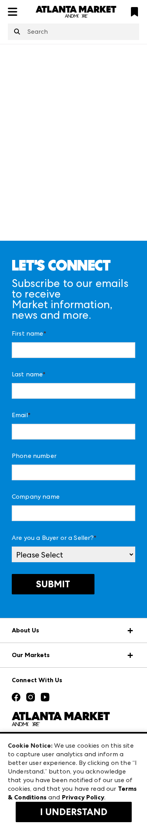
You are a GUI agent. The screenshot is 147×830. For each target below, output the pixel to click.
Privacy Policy (83, 797)
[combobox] (73, 32)
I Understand (73, 812)
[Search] (17, 32)
